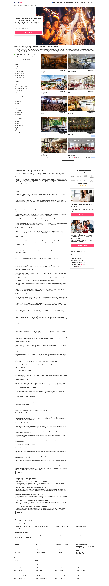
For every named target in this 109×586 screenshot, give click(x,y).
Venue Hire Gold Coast (80, 570)
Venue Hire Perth (79, 575)
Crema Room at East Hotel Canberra (76, 69)
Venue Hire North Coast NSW (20, 575)
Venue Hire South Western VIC (41, 578)
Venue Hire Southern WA (60, 578)
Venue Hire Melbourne (80, 572)
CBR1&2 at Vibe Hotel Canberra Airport (76, 154)
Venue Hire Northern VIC (60, 575)
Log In (77, 2)
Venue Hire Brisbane (39, 567)
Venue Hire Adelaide (18, 567)
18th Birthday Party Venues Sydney (23, 537)
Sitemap (36, 560)
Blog (15, 557)
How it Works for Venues (60, 547)
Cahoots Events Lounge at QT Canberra (49, 69)
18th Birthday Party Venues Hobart (42, 535)
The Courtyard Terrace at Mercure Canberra (48, 90)
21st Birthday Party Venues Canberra (23, 526)
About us (16, 547)
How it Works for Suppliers (60, 549)
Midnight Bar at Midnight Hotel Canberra (49, 154)
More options (18, 132)
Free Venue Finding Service (40, 555)
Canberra (20, 5)
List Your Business (69, 2)
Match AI (36, 549)
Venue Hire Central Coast (81, 567)
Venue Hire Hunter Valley (40, 572)
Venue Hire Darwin (38, 570)
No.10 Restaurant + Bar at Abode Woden (49, 132)
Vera (35, 547)
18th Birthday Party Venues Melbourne (63, 535)
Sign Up (84, 2)
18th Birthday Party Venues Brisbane (23, 535)
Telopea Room (71, 111)
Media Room (16, 549)
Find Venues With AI (57, 2)
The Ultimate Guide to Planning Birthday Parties (25, 444)
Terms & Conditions (18, 555)
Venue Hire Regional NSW (19, 578)
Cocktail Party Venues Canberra (62, 526)
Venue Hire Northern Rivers (40, 575)
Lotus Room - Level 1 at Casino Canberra (49, 111)
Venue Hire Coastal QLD (19, 570)
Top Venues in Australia (39, 557)
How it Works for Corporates (40, 552)
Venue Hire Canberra (59, 567)
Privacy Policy (17, 552)
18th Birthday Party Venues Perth (82, 535)
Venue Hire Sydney (79, 578)
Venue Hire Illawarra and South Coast (62, 572)
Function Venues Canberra (21, 528)
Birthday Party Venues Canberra (42, 526)
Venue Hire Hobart (18, 572)
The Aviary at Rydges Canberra (75, 132)
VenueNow (16, 5)
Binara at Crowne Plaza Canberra (75, 90)
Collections (16, 560)
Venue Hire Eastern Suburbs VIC (61, 570)
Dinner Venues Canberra (80, 526)
